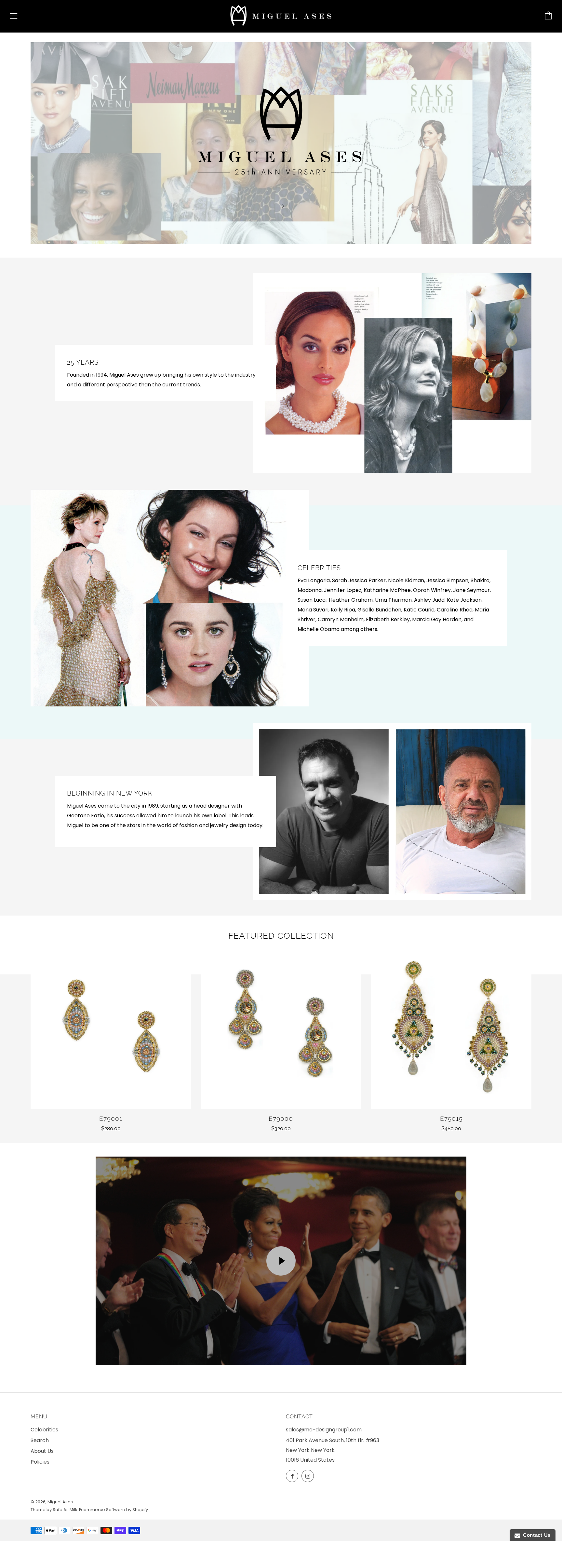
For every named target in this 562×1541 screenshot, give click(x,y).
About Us (42, 1451)
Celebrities (44, 1429)
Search (40, 1440)
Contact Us (535, 1535)
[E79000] (281, 1028)
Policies (40, 1462)
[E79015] (451, 1028)
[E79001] (111, 1028)
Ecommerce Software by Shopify (113, 1509)
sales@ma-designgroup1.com (324, 1429)
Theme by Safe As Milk (54, 1509)
